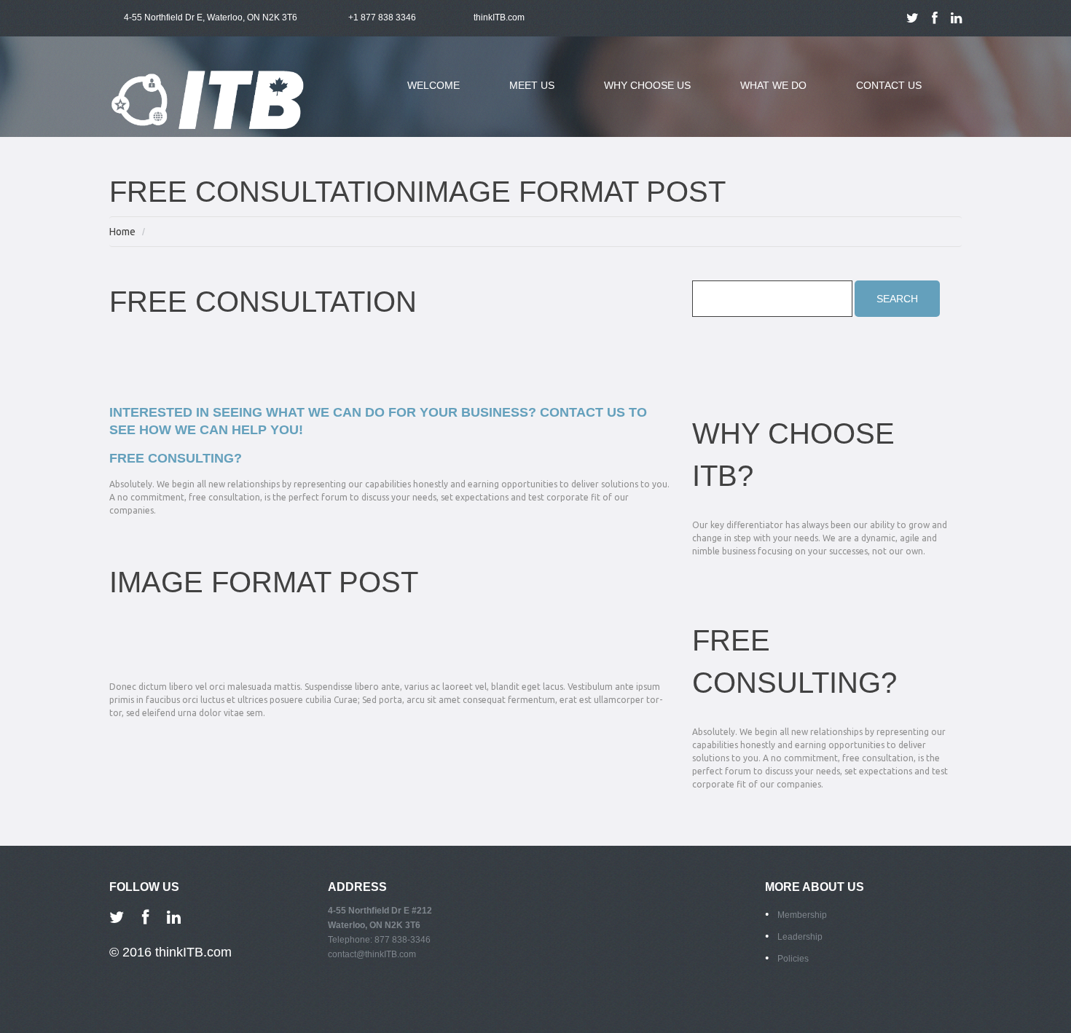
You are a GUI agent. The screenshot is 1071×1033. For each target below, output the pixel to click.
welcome (433, 85)
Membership (802, 915)
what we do (762, 94)
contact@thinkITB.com (372, 954)
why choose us (636, 94)
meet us (520, 94)
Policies (793, 959)
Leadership (800, 937)
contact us (889, 85)
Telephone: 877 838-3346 (379, 940)
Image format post (263, 582)
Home (122, 231)
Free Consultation (263, 302)
